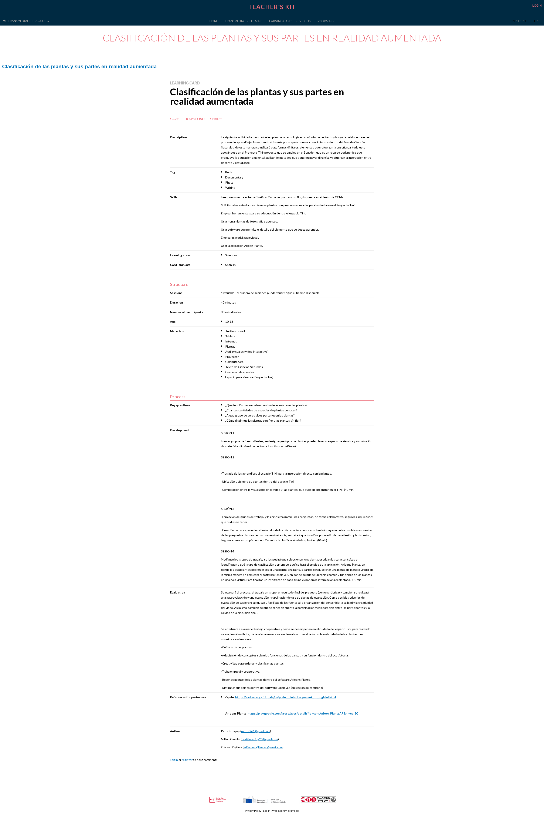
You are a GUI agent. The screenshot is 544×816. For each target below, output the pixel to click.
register (187, 760)
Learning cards (280, 21)
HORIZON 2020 (275, 802)
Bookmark (326, 21)
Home (214, 21)
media (293, 810)
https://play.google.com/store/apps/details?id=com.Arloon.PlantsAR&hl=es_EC (303, 713)
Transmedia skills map (243, 21)
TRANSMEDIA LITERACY (323, 802)
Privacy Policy (253, 810)
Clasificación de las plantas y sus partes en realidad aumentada (79, 66)
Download (194, 119)
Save (174, 119)
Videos (305, 21)
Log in (174, 760)
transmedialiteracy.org (28, 21)
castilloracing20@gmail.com (260, 739)
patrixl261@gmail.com (255, 731)
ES (519, 21)
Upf (218, 799)
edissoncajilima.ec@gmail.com (263, 747)
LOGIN (537, 5)
